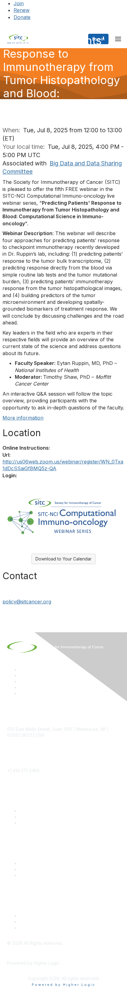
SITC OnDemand (36, 875)
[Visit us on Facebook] (22, 693)
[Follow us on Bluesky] (22, 675)
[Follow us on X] (22, 681)
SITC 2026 (30, 817)
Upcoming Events (37, 869)
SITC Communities (37, 863)
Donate (22, 17)
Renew (22, 10)
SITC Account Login (39, 822)
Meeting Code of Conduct (46, 915)
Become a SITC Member (44, 810)
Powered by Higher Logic (64, 984)
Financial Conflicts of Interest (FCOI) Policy (62, 921)
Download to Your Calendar (63, 558)
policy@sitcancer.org (26, 602)
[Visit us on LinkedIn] (22, 669)
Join (19, 3)
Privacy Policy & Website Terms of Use (59, 927)
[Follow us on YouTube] (22, 687)
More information (22, 418)
